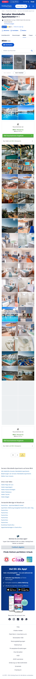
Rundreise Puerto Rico (7, 525)
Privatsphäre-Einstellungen (18, 648)
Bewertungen (16, 35)
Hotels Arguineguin (6, 487)
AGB (18, 655)
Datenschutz (18, 645)
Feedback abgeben (18, 547)
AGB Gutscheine (18, 659)
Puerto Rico (4, 510)
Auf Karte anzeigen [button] (9, 23)
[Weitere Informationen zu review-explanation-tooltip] (22, 27)
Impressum (18, 670)
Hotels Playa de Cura (7, 485)
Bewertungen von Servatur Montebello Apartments (16, 474)
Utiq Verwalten (18, 652)
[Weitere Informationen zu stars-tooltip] (19, 16)
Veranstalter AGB (18, 638)
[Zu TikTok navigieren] (18, 619)
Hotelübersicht (5, 35)
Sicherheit (18, 666)
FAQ (18, 627)
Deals (4, 1)
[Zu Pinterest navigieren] (22, 619)
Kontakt (25, 1)
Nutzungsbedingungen (18, 641)
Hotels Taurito (5, 494)
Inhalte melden (18, 630)
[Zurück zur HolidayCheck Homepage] (7, 6)
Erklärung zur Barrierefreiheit (18, 663)
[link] (29, 6)
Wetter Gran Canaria (7, 476)
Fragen (31, 35)
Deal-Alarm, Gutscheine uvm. (18, 634)
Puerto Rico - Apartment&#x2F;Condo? (12, 505)
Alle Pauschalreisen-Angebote (13, 136)
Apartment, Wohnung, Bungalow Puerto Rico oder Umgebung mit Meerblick (18, 508)
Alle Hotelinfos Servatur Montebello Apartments (15, 471)
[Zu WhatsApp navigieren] (26, 619)
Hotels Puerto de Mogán (8, 489)
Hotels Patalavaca (6, 492)
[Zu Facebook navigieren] (9, 619)
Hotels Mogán (5, 497)
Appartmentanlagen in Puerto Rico (11, 527)
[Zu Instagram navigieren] (13, 619)
